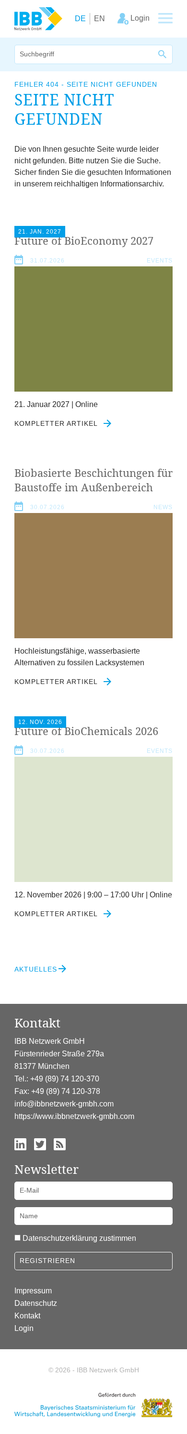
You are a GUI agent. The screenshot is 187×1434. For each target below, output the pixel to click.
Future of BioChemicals (86, 731)
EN (99, 18)
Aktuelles (35, 969)
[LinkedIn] (20, 1143)
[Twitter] (40, 1143)
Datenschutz (35, 1303)
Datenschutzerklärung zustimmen (79, 1238)
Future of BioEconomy (83, 240)
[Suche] (163, 54)
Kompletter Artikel (57, 423)
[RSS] (60, 1143)
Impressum (33, 1291)
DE (80, 18)
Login (24, 1328)
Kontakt (27, 1316)
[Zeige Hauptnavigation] (165, 19)
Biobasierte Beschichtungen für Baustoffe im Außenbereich (93, 479)
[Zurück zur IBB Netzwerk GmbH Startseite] (38, 18)
